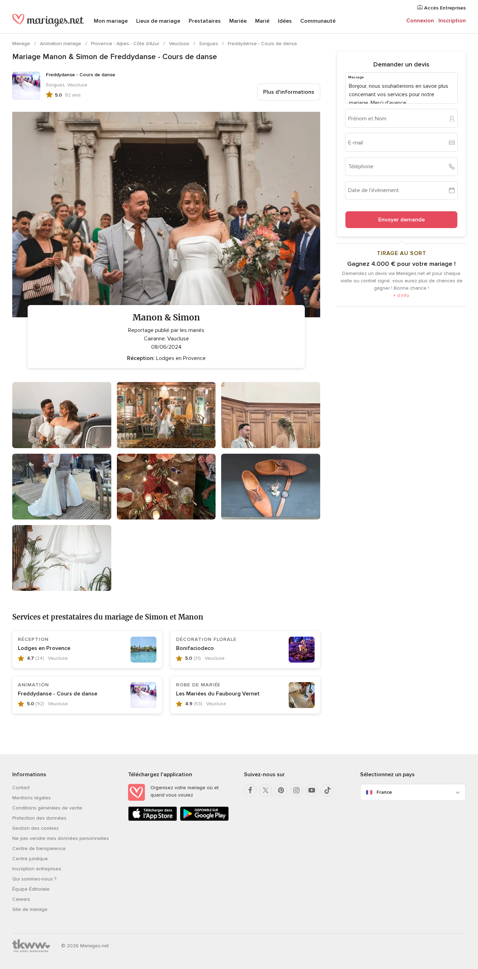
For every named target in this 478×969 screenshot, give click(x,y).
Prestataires (205, 20)
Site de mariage (30, 909)
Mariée (238, 20)
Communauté (318, 20)
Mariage (21, 44)
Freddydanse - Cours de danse (262, 44)
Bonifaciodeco (195, 648)
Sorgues (209, 44)
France (384, 792)
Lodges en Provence (44, 648)
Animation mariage (61, 44)
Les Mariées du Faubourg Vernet (218, 693)
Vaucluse (180, 44)
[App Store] (152, 819)
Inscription (452, 20)
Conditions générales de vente (47, 808)
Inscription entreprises (36, 869)
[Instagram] (296, 790)
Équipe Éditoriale (31, 889)
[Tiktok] (327, 790)
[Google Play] (204, 819)
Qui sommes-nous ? (34, 879)
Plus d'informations (288, 92)
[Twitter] (265, 790)
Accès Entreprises (444, 8)
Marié (262, 20)
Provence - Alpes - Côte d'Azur (126, 44)
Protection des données (39, 818)
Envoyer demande (401, 219)
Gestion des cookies (35, 828)
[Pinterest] (281, 790)
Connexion (420, 20)
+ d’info (401, 295)
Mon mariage (111, 20)
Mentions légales (31, 798)
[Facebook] (250, 790)
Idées (285, 20)
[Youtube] (311, 790)
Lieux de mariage (158, 20)
